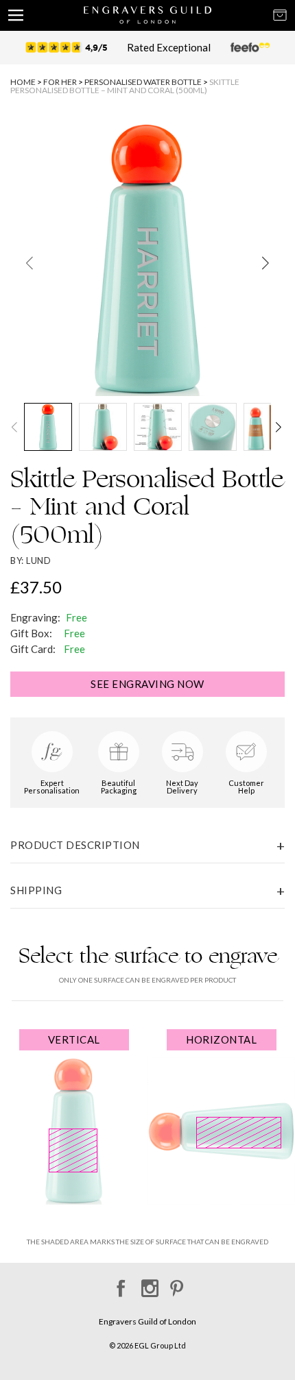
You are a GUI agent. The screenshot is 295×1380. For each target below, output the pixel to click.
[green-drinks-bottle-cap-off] (103, 427)
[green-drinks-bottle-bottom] (213, 427)
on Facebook (119, 1283)
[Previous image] (29, 262)
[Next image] (265, 262)
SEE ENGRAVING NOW (147, 684)
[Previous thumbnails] (14, 427)
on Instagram (147, 1283)
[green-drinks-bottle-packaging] (268, 427)
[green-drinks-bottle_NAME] (147, 259)
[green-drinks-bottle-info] (158, 427)
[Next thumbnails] (281, 427)
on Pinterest (176, 1283)
